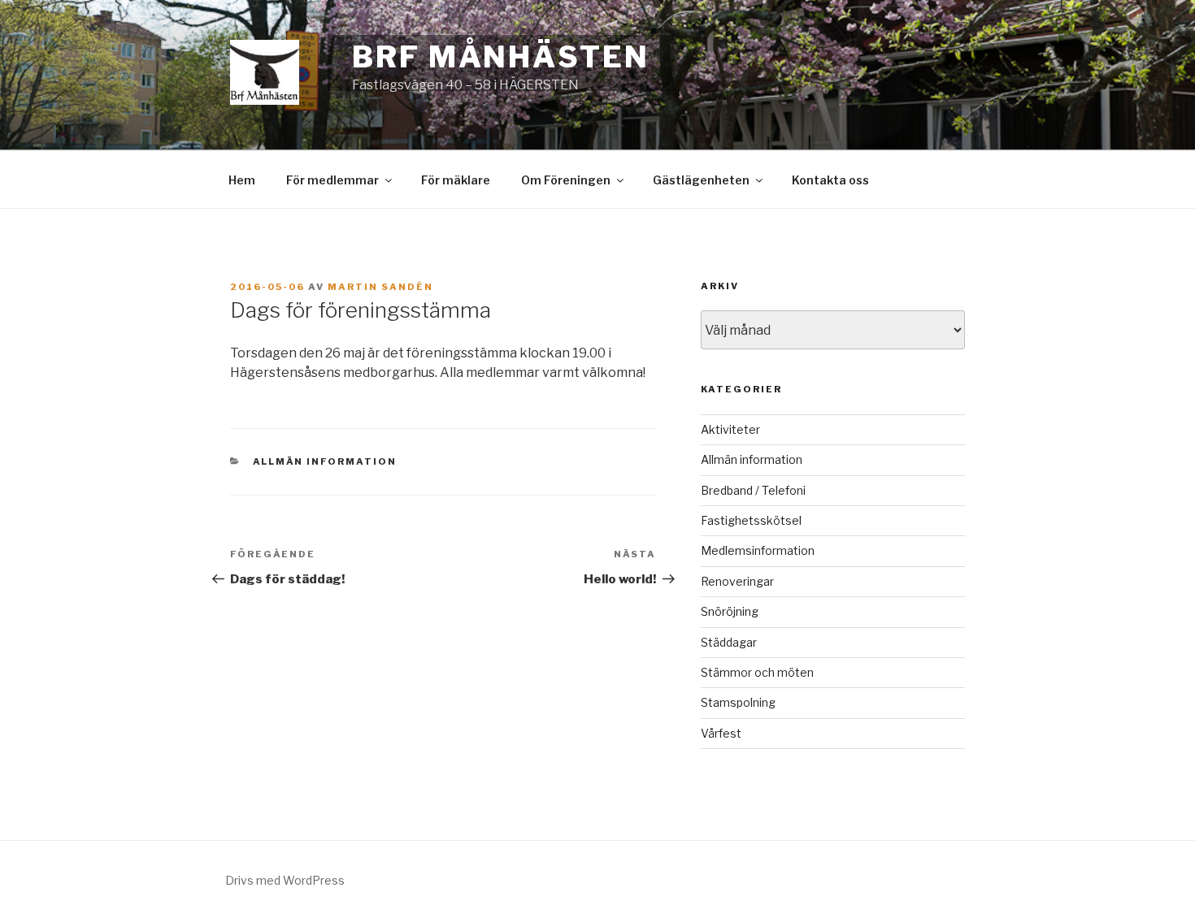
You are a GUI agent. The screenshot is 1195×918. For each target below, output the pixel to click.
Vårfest (721, 733)
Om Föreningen (566, 180)
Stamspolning (738, 702)
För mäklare (455, 180)
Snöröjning (729, 611)
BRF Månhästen (500, 57)
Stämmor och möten (757, 672)
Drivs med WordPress (285, 880)
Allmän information (325, 461)
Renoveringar (737, 581)
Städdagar (729, 642)
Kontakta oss (830, 180)
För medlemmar (332, 180)
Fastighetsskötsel (751, 520)
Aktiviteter (730, 429)
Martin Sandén (380, 286)
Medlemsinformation (758, 550)
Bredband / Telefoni (753, 490)
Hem (241, 180)
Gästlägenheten (701, 180)
